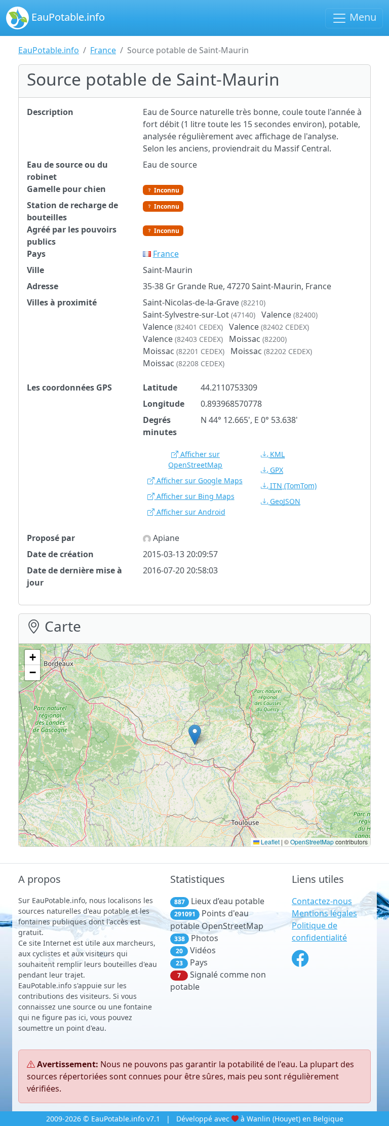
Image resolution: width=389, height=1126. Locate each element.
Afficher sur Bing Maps (194, 496)
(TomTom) (293, 485)
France (103, 50)
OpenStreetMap (312, 841)
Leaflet (269, 841)
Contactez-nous (322, 901)
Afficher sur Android (189, 512)
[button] (194, 734)
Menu (361, 17)
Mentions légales (324, 913)
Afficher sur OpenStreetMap (195, 459)
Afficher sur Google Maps (198, 480)
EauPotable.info (67, 17)
